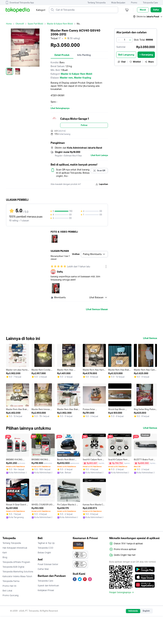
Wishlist (137, 62)
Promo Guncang (10, 595)
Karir (5, 552)
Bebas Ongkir (44, 552)
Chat (123, 62)
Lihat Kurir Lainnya (99, 155)
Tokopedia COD (45, 548)
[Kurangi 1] (119, 40)
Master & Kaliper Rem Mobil (60, 24)
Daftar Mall (43, 569)
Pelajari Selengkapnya (120, 592)
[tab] (62, 55)
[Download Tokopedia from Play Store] (145, 569)
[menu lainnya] (106, 266)
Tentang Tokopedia (97, 2)
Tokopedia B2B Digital (13, 567)
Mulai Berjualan (118, 2)
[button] (148, 16)
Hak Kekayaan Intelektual (15, 548)
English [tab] (146, 611)
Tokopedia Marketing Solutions (18, 571)
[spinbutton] (124, 39)
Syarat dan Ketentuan (48, 585)
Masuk (143, 10)
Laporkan (103, 184)
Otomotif (20, 24)
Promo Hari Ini (9, 586)
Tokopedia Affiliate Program (16, 562)
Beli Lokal (7, 590)
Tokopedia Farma (11, 581)
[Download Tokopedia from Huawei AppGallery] (145, 585)
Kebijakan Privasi (46, 590)
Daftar (156, 10)
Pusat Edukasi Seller (48, 564)
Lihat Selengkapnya (60, 108)
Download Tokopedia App (22, 2)
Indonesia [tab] (133, 611)
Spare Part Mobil (35, 24)
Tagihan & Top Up (46, 543)
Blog (5, 557)
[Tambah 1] (130, 40)
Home (9, 24)
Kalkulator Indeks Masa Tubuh (17, 576)
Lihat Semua (150, 338)
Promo (134, 2)
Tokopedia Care (150, 2)
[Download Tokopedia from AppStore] (145, 577)
